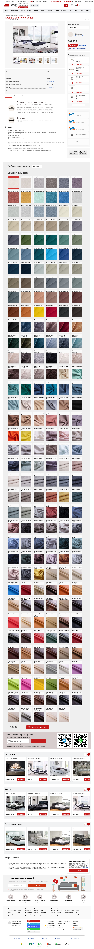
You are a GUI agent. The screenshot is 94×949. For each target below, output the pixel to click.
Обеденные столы (12, 910)
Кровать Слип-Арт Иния (11, 793)
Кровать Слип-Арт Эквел (56, 793)
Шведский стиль (88, 1)
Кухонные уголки (11, 914)
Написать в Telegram (35, 923)
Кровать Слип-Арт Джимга (79, 828)
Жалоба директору (51, 925)
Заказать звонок (38, 741)
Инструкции (60, 927)
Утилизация (49, 929)
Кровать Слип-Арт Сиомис (79, 758)
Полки (58, 915)
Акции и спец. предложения (64, 921)
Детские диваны (28, 912)
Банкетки (53, 912)
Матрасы (36, 912)
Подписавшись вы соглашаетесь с (26, 890)
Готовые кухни (11, 915)
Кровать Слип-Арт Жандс (56, 758)
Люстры (77, 910)
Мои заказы (78, 1)
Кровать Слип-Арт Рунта (33, 828)
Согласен (78, 870)
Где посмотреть (76, 925)
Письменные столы (68, 912)
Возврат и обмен (50, 923)
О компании (75, 921)
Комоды (36, 915)
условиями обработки (29, 746)
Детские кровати (28, 910)
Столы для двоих (68, 915)
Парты (26, 915)
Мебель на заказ (68, 1)
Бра (76, 912)
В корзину (73, 45)
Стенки (41, 910)
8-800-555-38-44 (23, 5)
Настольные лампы (80, 915)
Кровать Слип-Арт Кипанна (12, 828)
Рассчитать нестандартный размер (78, 48)
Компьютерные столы (69, 910)
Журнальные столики (44, 914)
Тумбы (35, 914)
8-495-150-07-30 (23, 3)
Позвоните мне (24, 7)
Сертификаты (75, 923)
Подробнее (85, 867)
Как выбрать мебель (56, 1)
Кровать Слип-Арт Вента (11, 758)
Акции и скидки (22, 1)
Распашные (59, 910)
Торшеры (78, 914)
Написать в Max (34, 926)
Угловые (59, 912)
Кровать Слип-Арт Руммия (34, 758)
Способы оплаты (61, 923)
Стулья (9, 912)
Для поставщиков (50, 927)
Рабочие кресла (67, 914)
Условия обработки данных (63, 929)
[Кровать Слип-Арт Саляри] (16, 60)
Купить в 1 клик (82, 45)
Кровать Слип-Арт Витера (34, 793)
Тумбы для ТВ (43, 912)
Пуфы (19, 912)
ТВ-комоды (42, 915)
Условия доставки (50, 921)
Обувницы (53, 910)
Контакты (30, 1)
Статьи (59, 925)
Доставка (38, 1)
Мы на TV (45, 1)
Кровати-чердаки (29, 914)
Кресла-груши (20, 914)
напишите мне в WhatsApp (15, 744)
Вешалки (53, 914)
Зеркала (53, 915)
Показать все (78, 105)
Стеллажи (59, 914)
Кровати (36, 910)
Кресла (19, 910)
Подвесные (20, 915)
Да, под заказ (51, 81)
